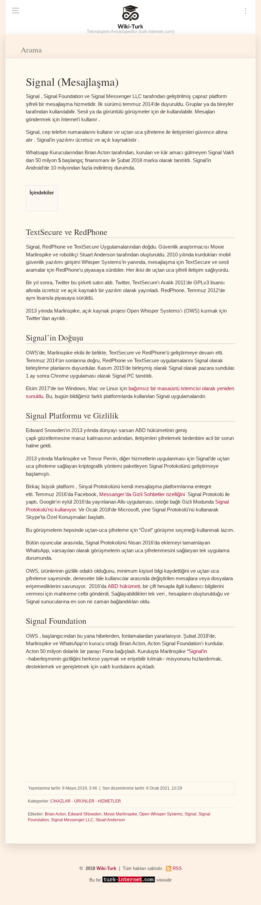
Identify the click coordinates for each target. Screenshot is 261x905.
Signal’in (198, 651)
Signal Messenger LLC (72, 819)
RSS (177, 868)
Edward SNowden (85, 814)
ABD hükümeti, (124, 586)
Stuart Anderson (110, 819)
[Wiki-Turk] (130, 17)
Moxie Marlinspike (120, 814)
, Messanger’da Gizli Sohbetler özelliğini (141, 494)
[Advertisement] (130, 723)
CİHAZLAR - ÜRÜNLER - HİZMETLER (85, 801)
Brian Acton (55, 814)
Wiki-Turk (106, 868)
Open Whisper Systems (160, 814)
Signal (190, 814)
